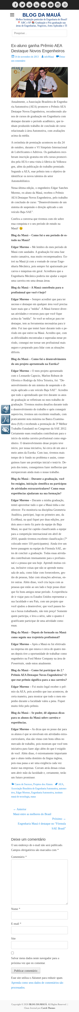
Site (13, 938)
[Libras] (5, 409)
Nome (15, 908)
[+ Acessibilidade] (5, 429)
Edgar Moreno (23, 792)
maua (33, 796)
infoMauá (49, 56)
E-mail (16, 923)
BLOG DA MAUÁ (41, 15)
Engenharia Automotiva (42, 792)
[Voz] (5, 419)
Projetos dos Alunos (43, 784)
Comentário (19, 856)
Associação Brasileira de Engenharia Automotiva (34, 788)
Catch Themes (48, 1008)
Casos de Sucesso (23, 784)
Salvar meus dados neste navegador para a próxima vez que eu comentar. (35, 961)
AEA (60, 784)
